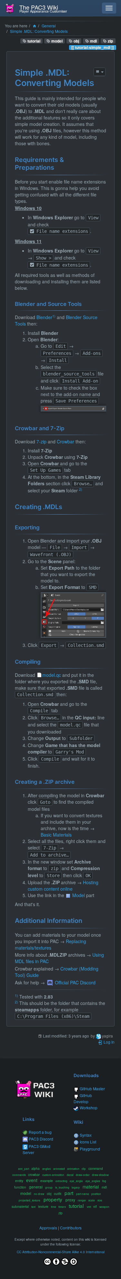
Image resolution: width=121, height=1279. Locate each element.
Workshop (88, 1107)
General (49, 25)
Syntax (86, 1135)
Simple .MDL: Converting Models (39, 31)
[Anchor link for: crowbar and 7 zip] (66, 428)
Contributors (71, 1227)
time (53, 1206)
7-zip (41, 441)
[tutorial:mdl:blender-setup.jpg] (73, 409)
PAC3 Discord (41, 1139)
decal (70, 1175)
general (36, 1186)
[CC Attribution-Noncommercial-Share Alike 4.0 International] (60, 1260)
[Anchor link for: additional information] (85, 920)
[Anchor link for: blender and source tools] (84, 303)
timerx (62, 1206)
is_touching (62, 1187)
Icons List (88, 1141)
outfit (57, 1193)
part (69, 1192)
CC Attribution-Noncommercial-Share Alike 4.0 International (61, 1251)
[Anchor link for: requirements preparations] (57, 167)
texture (43, 1206)
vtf (95, 1206)
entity (19, 1180)
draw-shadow (100, 1175)
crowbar (34, 1174)
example (46, 1180)
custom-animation (53, 1175)
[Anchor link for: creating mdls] (65, 506)
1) (53, 316)
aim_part (23, 1168)
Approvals (48, 1227)
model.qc (51, 675)
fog (104, 1181)
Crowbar (65, 441)
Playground (90, 1148)
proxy (70, 1199)
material (91, 1186)
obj (76, 40)
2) (80, 489)
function (20, 1187)
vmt (89, 1206)
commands (19, 1175)
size (99, 1200)
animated (59, 1168)
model (56, 40)
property (53, 1199)
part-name (82, 1194)
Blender (44, 317)
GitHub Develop (83, 1098)
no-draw (39, 1194)
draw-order (83, 1175)
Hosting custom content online (63, 885)
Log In (109, 1042)
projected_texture (29, 1200)
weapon (104, 1206)
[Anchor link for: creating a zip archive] (77, 781)
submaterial (20, 1206)
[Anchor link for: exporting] (42, 527)
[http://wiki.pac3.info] (35, 1089)
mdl (93, 40)
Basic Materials (56, 834)
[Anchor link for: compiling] (43, 661)
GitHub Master (92, 1088)
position (96, 1194)
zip (110, 40)
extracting (61, 1181)
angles (46, 1168)
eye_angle (76, 1181)
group (49, 1187)
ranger (82, 1200)
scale (91, 1200)
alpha (35, 1168)
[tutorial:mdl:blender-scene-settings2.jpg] (73, 615)
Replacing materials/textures (50, 944)
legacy (76, 1187)
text (33, 1206)
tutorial (33, 40)
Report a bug (40, 1132)
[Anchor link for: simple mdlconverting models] (98, 82)
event (31, 1180)
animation (73, 1168)
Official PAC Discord (75, 982)
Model (78, 895)
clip (84, 1168)
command (95, 1168)
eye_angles (93, 1181)
